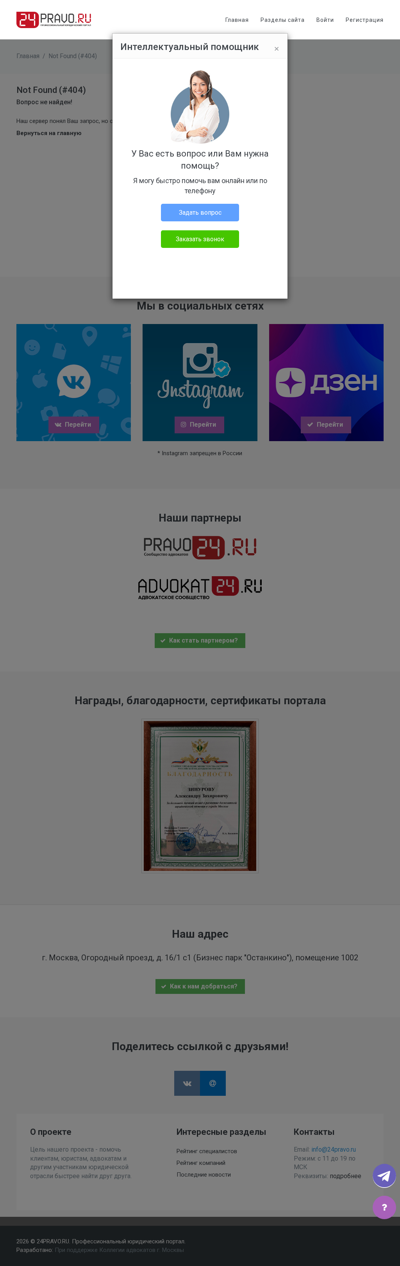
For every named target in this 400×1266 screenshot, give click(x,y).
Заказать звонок (200, 239)
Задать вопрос (200, 212)
